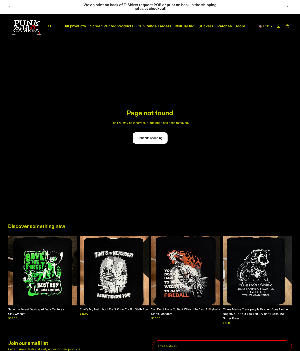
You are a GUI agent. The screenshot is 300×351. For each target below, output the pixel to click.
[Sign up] (286, 346)
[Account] (278, 26)
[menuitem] (240, 26)
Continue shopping (150, 138)
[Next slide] (287, 6)
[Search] (49, 26)
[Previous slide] (9, 6)
